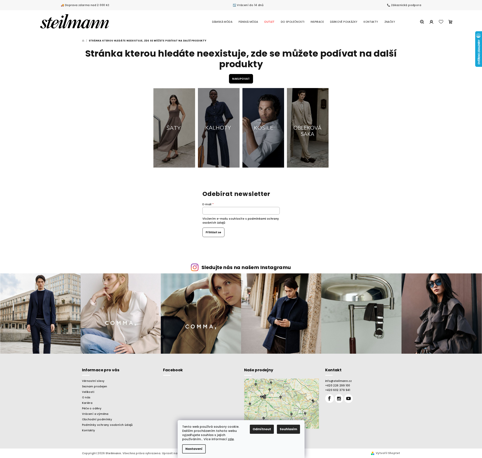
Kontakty (88, 430)
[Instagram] (339, 398)
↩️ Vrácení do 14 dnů (248, 5)
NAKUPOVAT (241, 79)
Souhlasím (288, 429)
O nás (86, 397)
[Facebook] (329, 398)
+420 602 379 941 (337, 390)
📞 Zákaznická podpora (404, 5)
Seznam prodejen (94, 386)
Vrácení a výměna (95, 414)
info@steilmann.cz (338, 381)
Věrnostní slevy (93, 381)
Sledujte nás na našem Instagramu (246, 267)
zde (231, 439)
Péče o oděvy (92, 408)
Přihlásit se (213, 232)
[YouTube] (348, 398)
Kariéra (87, 403)
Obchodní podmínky (97, 419)
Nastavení (193, 449)
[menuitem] (222, 21)
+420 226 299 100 (337, 385)
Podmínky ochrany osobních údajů (107, 425)
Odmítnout (262, 429)
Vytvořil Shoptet (388, 453)
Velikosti (88, 392)
